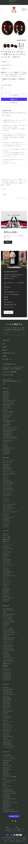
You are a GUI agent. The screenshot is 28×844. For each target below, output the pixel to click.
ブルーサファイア (7, 700)
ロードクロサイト (7, 806)
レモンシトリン (6, 800)
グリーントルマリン (7, 493)
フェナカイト (6, 687)
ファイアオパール (7, 678)
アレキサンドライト (7, 415)
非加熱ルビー (6, 665)
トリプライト (6, 625)
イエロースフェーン (7, 435)
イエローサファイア (7, 433)
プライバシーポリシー (9, 307)
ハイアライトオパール (8, 648)
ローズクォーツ (6, 804)
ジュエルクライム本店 (8, 374)
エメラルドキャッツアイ (8, 447)
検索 (4, 343)
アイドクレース (6, 393)
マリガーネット (6, 734)
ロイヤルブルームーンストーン (10, 802)
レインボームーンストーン (9, 791)
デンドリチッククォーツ (8, 614)
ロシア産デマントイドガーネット (11, 811)
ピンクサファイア (7, 672)
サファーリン (6, 533)
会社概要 (6, 297)
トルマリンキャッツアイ (8, 630)
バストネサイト (6, 654)
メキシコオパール (7, 760)
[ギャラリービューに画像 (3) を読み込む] (21, 46)
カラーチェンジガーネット (9, 473)
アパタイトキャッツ (7, 407)
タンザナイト (6, 595)
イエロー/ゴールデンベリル (9, 429)
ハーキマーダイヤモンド (8, 634)
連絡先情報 (12, 841)
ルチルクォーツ (6, 782)
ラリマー (5, 778)
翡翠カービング (6, 539)
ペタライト (5, 712)
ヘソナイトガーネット (8, 711)
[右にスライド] (26, 46)
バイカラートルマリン (8, 645)
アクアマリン (6, 398)
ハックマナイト (6, 656)
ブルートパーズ (6, 705)
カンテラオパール (7, 480)
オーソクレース (6, 451)
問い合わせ (8, 312)
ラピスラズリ (6, 773)
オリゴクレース (6, 453)
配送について (6, 350)
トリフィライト (6, 623)
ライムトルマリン (7, 769)
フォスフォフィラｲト (8, 689)
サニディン (5, 526)
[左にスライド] (1, 46)
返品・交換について (8, 302)
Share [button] (4, 189)
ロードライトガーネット (8, 809)
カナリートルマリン (7, 468)
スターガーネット (7, 559)
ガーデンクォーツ (7, 464)
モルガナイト (6, 762)
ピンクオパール (6, 668)
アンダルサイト (6, 416)
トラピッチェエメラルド (8, 621)
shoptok (5, 194)
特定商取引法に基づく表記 (10, 304)
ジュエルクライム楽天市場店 (10, 371)
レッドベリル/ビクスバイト (9, 798)
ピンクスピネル (6, 674)
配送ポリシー (6, 841)
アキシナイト (6, 396)
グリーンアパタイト (7, 484)
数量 (2, 87)
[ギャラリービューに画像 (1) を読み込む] (6, 46)
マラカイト (5, 738)
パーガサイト (6, 636)
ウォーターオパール (7, 440)
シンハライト (6, 553)
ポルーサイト (6, 723)
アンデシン (5, 418)
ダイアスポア (6, 590)
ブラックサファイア (7, 692)
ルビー (4, 784)
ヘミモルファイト (7, 716)
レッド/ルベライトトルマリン (10, 793)
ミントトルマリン (7, 754)
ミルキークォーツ (7, 742)
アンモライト (6, 426)
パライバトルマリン (7, 659)
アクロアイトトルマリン (8, 404)
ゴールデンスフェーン (8, 517)
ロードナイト (6, 807)
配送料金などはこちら (9, 278)
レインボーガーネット (8, 789)
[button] (1, 9)
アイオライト (6, 391)
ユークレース (6, 767)
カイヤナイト (6, 466)
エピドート (5, 444)
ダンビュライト (6, 599)
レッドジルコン (6, 795)
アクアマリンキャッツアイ (9, 400)
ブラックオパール (7, 690)
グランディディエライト (8, 482)
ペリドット (5, 720)
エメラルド (5, 446)
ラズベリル (5, 771)
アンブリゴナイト (7, 424)
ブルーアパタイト (7, 698)
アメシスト (5, 409)
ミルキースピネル (7, 743)
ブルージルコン (6, 701)
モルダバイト (6, 763)
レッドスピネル (6, 796)
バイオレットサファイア (8, 637)
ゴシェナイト (6, 519)
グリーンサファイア (7, 488)
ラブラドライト (6, 774)
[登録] (23, 333)
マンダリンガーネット (8, 736)
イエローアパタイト (7, 431)
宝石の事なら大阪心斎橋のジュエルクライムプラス (14, 837)
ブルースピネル (6, 703)
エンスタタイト (6, 449)
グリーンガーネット (7, 608)
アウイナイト (6, 395)
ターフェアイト (6, 588)
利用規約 (6, 299)
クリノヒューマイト (7, 506)
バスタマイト (6, 652)
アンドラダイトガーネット (9, 420)
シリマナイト (6, 546)
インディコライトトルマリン (10, 437)
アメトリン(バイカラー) (8, 411)
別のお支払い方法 (14, 102)
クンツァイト (6, 513)
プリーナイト (6, 696)
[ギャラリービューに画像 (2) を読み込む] (14, 46)
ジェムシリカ (6, 541)
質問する (8, 242)
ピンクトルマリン (7, 676)
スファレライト (6, 574)
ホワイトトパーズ (7, 729)
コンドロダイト (6, 524)
